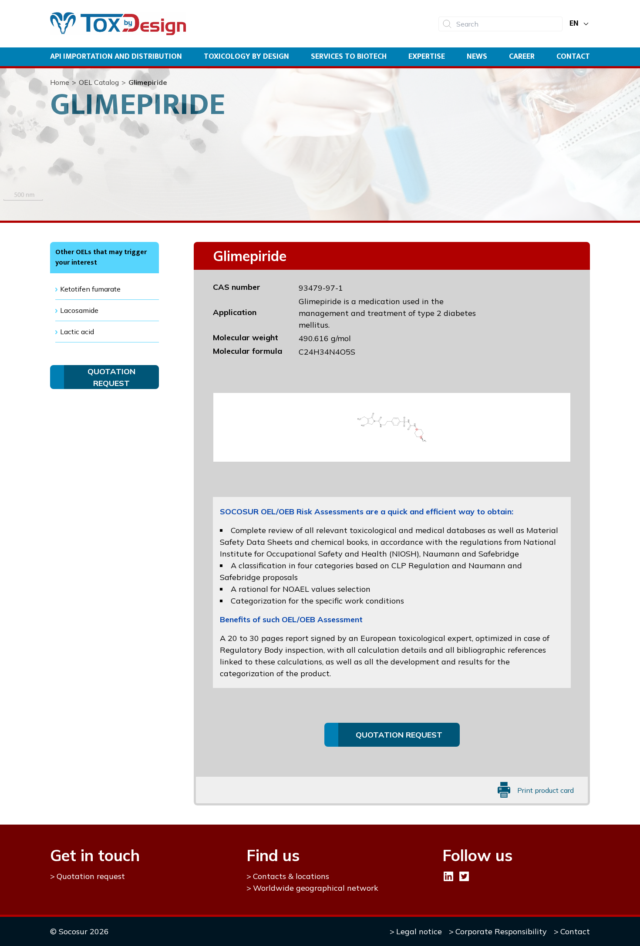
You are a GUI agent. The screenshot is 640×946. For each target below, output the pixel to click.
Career (522, 56)
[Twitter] (464, 876)
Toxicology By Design (246, 56)
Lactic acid (77, 331)
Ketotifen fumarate (90, 289)
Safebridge (498, 554)
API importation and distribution (116, 56)
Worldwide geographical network (315, 888)
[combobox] (500, 24)
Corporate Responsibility (501, 931)
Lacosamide (79, 310)
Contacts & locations (291, 876)
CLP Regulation (420, 565)
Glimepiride (147, 82)
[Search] (447, 24)
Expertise (426, 56)
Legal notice (419, 931)
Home (59, 82)
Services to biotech (349, 56)
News (477, 56)
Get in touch (95, 855)
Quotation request (91, 876)
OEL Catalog (99, 82)
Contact (573, 56)
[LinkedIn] (448, 876)
